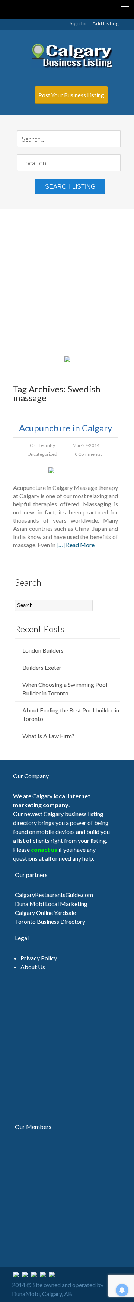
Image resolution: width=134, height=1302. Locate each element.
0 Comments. (88, 454)
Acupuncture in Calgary (65, 427)
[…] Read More (76, 544)
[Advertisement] (67, 281)
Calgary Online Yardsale (45, 912)
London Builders (43, 650)
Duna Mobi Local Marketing (51, 903)
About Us (32, 966)
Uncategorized (42, 454)
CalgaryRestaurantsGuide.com (54, 894)
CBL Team (40, 445)
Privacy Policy (38, 957)
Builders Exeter (41, 667)
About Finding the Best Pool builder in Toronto (70, 714)
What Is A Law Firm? (48, 735)
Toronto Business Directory (50, 921)
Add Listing (105, 23)
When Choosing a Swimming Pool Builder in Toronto (64, 689)
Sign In (78, 23)
